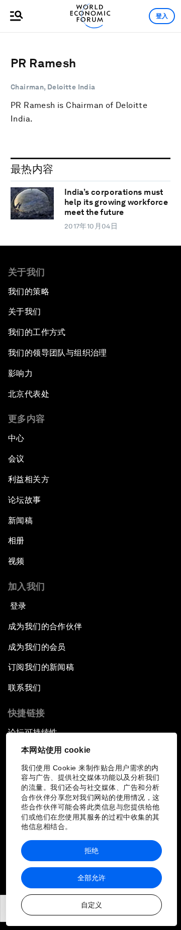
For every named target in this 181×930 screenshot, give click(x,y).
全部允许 (91, 878)
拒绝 (91, 851)
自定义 (91, 905)
